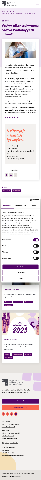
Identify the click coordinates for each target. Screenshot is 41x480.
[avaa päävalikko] (38, 4)
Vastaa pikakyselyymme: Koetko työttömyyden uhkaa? (19, 13)
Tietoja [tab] (33, 206)
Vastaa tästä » (11, 117)
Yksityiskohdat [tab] (20, 206)
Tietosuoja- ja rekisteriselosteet (11, 476)
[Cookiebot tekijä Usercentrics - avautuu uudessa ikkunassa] (30, 200)
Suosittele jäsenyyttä (20, 407)
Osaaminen (28, 302)
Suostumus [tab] (7, 206)
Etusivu (4, 11)
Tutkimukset (6, 190)
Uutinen (6, 339)
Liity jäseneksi (20, 401)
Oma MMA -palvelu (8, 447)
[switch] (36, 246)
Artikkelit (7, 289)
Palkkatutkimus (17, 354)
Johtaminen (18, 302)
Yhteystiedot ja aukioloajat (10, 443)
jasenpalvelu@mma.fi (8, 427)
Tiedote (11, 11)
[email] (15, 175)
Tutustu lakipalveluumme (9, 438)
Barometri (8, 302)
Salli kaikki (20, 267)
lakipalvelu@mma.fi (8, 436)
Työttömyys (16, 190)
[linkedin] (11, 175)
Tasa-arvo (28, 354)
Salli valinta (20, 272)
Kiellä (20, 278)
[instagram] (11, 414)
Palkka (7, 354)
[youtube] (16, 414)
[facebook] (6, 175)
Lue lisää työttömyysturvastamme (12, 455)
